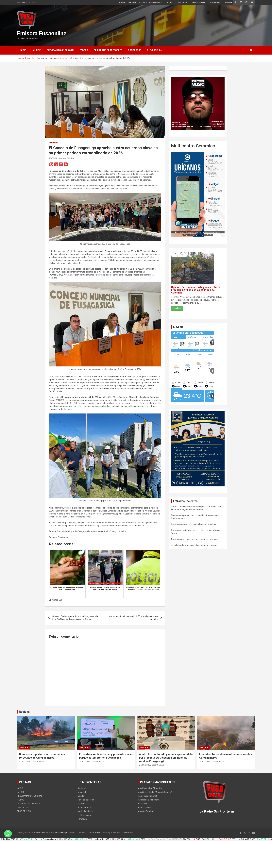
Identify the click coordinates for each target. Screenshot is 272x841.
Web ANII (142, 803)
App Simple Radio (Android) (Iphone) (155, 792)
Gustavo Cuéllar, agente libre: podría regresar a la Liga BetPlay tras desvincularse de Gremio (75, 618)
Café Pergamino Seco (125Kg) (165, 839)
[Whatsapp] (8, 833)
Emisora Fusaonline (41, 33)
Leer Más (177, 308)
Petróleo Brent (50, 839)
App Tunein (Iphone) (147, 796)
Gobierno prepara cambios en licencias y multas (193, 524)
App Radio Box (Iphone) (149, 800)
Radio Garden (144, 807)
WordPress (128, 832)
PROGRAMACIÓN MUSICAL (61, 50)
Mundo (142, 2)
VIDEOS (84, 50)
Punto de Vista (182, 2)
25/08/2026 (204, 761)
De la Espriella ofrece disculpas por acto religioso (194, 545)
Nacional (132, 2)
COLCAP (245, 839)
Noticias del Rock (155, 2)
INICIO (23, 50)
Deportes (169, 2)
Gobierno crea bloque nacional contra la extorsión (194, 539)
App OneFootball (146, 811)
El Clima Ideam (214, 2)
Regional (121, 2)
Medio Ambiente (198, 2)
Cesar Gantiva (67, 158)
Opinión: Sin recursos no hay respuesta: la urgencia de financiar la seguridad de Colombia (195, 290)
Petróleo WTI (103, 839)
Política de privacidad (65, 832)
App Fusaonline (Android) (150, 788)
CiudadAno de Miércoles (108, 50)
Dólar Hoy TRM (8, 839)
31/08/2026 (24, 761)
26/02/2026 (54, 158)
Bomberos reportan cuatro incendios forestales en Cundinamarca (42, 755)
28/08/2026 (84, 761)
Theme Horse (94, 832)
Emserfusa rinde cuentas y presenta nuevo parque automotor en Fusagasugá (105, 755)
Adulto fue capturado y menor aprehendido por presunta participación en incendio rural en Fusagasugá (166, 757)
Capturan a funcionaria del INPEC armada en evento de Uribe (133, 618)
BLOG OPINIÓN (154, 50)
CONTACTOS (134, 50)
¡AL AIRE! (36, 50)
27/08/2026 (144, 765)
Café (198, 839)
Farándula (228, 2)
